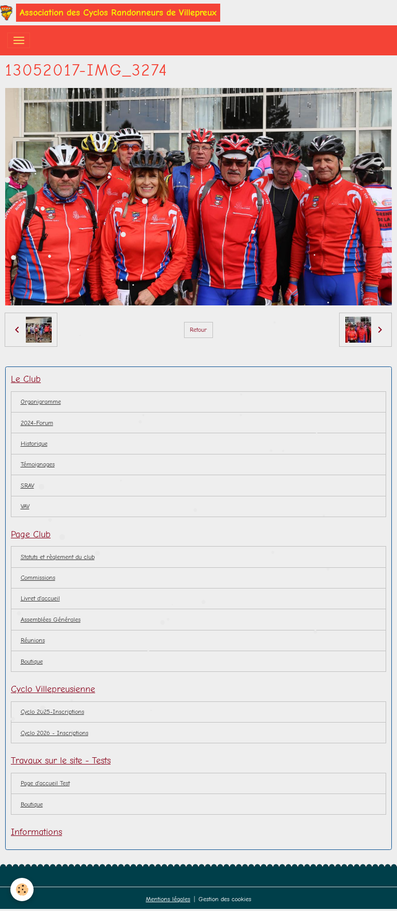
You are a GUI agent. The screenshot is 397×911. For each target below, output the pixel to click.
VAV (25, 506)
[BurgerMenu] (18, 40)
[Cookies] (22, 889)
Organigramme (41, 401)
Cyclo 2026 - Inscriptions (54, 733)
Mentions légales (168, 899)
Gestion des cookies (224, 899)
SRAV (27, 485)
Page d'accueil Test (45, 783)
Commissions (38, 577)
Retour (198, 329)
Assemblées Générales (51, 619)
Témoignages (38, 464)
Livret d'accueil (40, 598)
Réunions (33, 640)
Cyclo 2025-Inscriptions (52, 711)
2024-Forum (37, 423)
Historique (34, 443)
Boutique (32, 804)
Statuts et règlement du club (58, 557)
